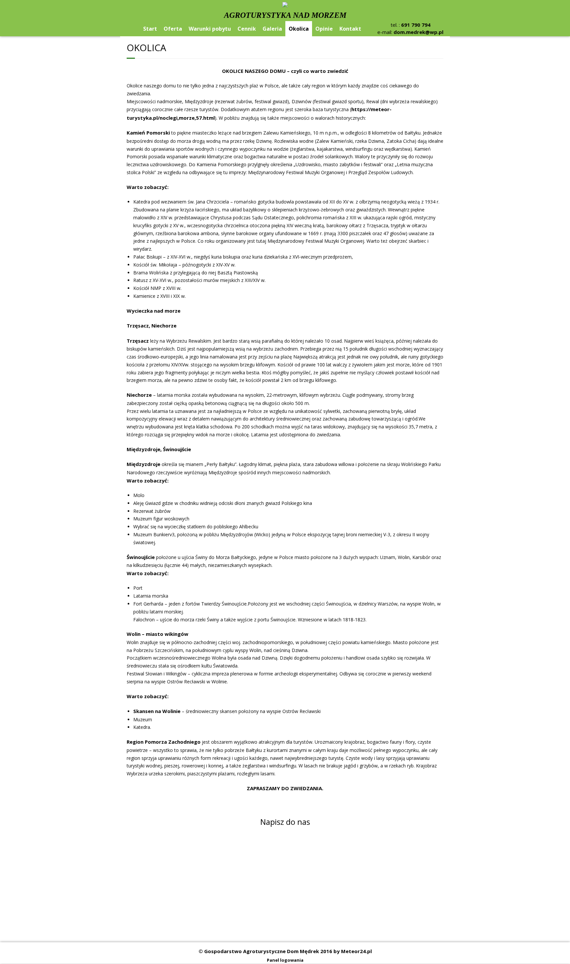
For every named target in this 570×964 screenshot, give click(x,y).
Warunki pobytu (210, 28)
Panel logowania (285, 960)
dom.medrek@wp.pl (418, 32)
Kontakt (350, 28)
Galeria (272, 28)
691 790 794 (415, 24)
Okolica (299, 28)
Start (150, 28)
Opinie (324, 28)
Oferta (173, 28)
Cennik (247, 28)
